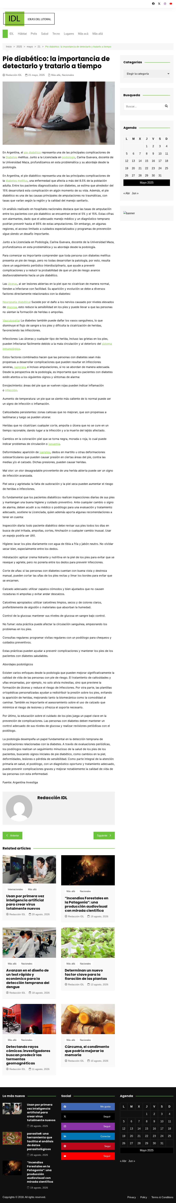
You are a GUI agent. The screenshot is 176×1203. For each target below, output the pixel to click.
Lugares (69, 33)
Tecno (56, 33)
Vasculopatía (11, 320)
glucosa (12, 307)
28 (140, 175)
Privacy (131, 1197)
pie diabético (32, 152)
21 (140, 168)
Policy (143, 1197)
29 (146, 175)
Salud (44, 33)
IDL (11, 33)
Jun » (135, 193)
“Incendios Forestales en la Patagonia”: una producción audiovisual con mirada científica (86, 904)
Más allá (97, 33)
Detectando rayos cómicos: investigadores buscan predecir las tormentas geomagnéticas (28, 1055)
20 (133, 168)
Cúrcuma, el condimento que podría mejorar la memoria (87, 1050)
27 (133, 175)
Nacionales (68, 75)
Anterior (14, 835)
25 (166, 168)
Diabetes (11, 157)
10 (160, 153)
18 (166, 160)
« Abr (126, 193)
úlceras (12, 283)
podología (68, 157)
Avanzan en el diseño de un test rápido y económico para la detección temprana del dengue (27, 978)
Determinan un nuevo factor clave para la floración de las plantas (86, 974)
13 (133, 160)
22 (146, 168)
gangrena (20, 367)
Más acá (83, 33)
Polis (34, 33)
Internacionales (15, 889)
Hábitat (22, 33)
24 (160, 168)
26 (126, 175)
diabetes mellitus (17, 180)
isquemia (54, 444)
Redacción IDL (14, 75)
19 (126, 168)
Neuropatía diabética (16, 302)
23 (153, 168)
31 (160, 175)
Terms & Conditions (162, 1197)
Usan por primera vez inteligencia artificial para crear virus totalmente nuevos (25, 902)
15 (146, 160)
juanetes (45, 452)
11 (166, 153)
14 (140, 160)
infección (11, 390)
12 (126, 160)
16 (153, 160)
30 (153, 175)
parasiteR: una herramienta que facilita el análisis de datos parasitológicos (40, 1141)
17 (160, 160)
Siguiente (102, 835)
